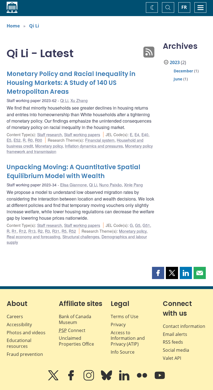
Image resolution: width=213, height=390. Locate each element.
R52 (72, 231)
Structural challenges (80, 236)
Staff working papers (82, 134)
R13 (32, 231)
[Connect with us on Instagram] (89, 379)
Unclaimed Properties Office (76, 341)
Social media (176, 350)
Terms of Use (124, 316)
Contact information (184, 326)
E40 (144, 134)
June (178, 79)
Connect (72, 330)
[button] (158, 273)
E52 (17, 140)
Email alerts (175, 334)
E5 (9, 140)
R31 (55, 231)
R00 (38, 140)
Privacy (118, 324)
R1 (14, 231)
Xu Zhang (79, 100)
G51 (146, 225)
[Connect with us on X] (54, 379)
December (183, 71)
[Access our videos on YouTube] (159, 379)
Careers (15, 316)
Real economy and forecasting (33, 236)
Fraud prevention (25, 354)
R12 (22, 231)
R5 (64, 231)
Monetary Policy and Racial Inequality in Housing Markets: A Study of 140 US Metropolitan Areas (71, 83)
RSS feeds (173, 342)
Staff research (49, 134)
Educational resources (19, 343)
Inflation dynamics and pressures (94, 146)
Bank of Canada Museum (75, 319)
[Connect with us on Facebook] (71, 379)
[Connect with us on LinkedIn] (125, 379)
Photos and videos (26, 333)
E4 (137, 134)
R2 (40, 231)
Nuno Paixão (110, 185)
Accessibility (19, 324)
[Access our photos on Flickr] (142, 379)
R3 (47, 231)
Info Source (123, 352)
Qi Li (34, 26)
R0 (30, 140)
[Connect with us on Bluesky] (107, 379)
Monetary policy (49, 146)
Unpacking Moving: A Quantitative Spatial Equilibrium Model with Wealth (73, 171)
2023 (175, 62)
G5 (137, 225)
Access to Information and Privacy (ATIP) (128, 338)
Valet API (172, 358)
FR (184, 7)
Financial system (100, 140)
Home (13, 26)
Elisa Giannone (73, 185)
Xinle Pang (133, 185)
